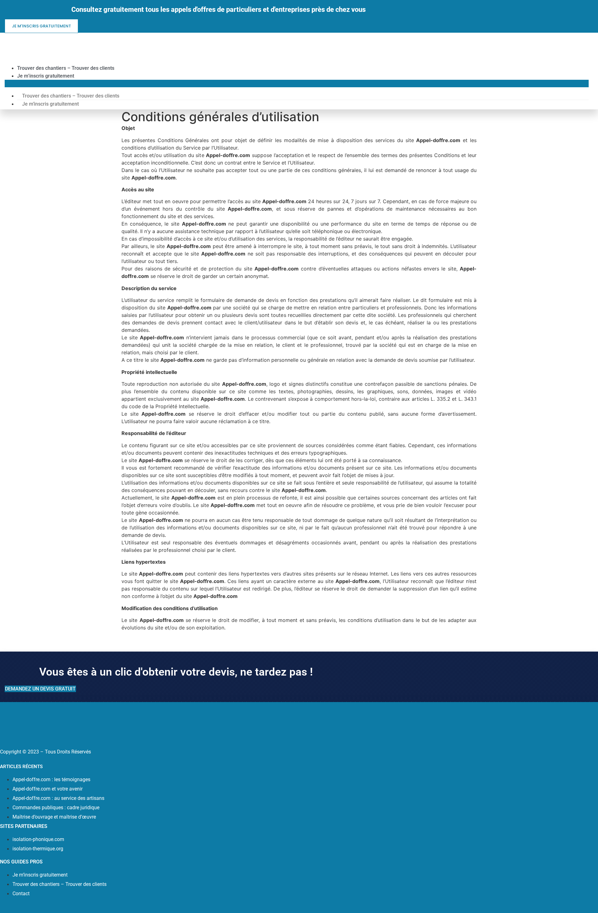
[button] (297, 83)
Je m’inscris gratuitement (45, 76)
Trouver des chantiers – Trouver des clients (65, 68)
